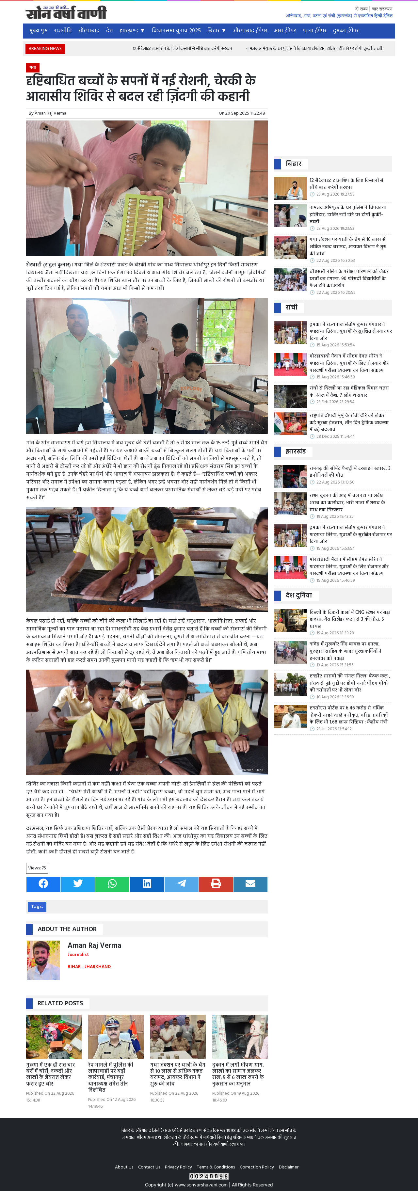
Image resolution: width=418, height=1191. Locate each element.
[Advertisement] (333, 108)
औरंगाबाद (89, 30)
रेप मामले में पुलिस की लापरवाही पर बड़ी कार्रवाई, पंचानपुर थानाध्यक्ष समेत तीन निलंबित (110, 1078)
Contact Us (149, 1167)
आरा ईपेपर (285, 30)
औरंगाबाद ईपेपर (250, 30)
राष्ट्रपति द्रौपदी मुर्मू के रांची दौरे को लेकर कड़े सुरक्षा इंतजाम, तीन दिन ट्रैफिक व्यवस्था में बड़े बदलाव (349, 423)
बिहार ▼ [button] (217, 30)
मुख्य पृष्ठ (38, 30)
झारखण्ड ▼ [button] (132, 30)
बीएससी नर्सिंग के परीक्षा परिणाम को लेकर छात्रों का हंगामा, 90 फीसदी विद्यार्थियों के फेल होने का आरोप (349, 279)
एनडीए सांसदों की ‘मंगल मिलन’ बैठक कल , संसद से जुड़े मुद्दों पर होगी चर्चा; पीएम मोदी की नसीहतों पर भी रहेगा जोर (350, 683)
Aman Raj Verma (50, 113)
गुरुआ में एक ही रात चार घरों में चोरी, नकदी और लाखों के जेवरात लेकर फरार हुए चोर (50, 1074)
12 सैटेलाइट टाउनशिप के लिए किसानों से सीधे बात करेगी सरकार (133, 48)
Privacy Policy (178, 1167)
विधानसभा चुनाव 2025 (176, 30)
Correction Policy (257, 1167)
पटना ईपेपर (315, 30)
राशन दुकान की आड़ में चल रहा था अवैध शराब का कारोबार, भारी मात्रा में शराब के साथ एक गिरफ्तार (347, 503)
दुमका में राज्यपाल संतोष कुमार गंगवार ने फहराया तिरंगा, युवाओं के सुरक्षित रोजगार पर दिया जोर (351, 331)
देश (109, 30)
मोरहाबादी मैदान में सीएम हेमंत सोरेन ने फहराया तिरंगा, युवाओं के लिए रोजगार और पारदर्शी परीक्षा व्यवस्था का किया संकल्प (349, 363)
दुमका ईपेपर (346, 30)
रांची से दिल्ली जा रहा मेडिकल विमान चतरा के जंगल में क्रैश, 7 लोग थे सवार (349, 392)
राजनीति (63, 30)
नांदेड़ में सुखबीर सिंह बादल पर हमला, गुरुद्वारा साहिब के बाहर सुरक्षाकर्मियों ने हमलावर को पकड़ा (345, 651)
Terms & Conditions (216, 1167)
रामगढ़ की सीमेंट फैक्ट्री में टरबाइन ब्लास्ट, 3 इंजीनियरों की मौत (350, 472)
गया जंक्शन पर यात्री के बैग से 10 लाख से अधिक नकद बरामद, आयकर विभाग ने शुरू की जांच (177, 1074)
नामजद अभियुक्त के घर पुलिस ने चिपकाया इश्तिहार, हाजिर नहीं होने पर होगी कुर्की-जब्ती (264, 48)
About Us (124, 1167)
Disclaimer (288, 1167)
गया (32, 67)
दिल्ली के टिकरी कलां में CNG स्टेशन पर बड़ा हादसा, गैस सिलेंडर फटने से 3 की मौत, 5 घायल (350, 619)
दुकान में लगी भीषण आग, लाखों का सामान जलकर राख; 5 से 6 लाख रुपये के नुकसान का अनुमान (238, 1074)
